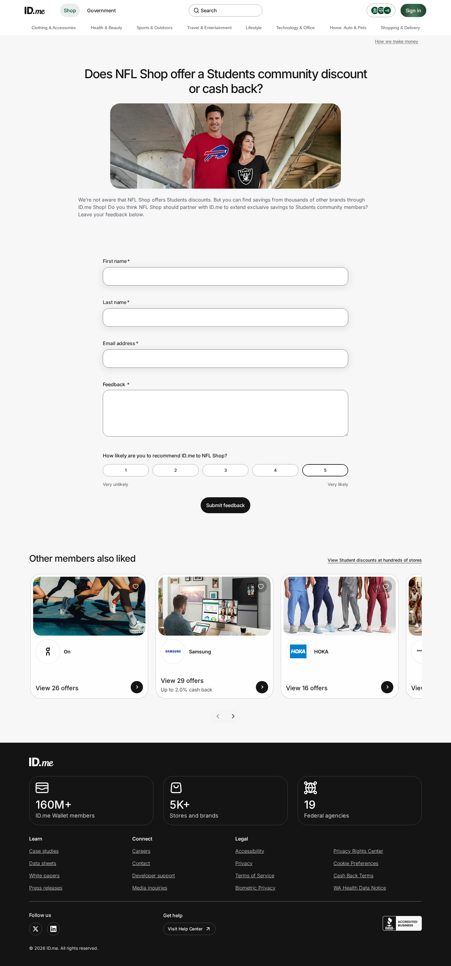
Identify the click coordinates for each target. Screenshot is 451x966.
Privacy (243, 863)
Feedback (116, 384)
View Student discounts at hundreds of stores (375, 560)
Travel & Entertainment (209, 27)
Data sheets (42, 863)
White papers (44, 875)
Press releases (45, 888)
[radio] (126, 470)
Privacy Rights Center (358, 851)
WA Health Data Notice (359, 888)
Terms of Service (254, 875)
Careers (141, 851)
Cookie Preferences (355, 863)
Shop (70, 10)
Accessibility (249, 851)
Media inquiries (149, 888)
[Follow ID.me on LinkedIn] (53, 928)
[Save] (135, 586)
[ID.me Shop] (39, 10)
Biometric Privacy (255, 888)
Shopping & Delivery (400, 27)
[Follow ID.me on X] (35, 928)
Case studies (44, 851)
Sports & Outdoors (154, 27)
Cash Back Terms (353, 875)
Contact (141, 863)
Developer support (153, 875)
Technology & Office (295, 27)
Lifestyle (254, 27)
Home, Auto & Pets (348, 27)
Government (101, 10)
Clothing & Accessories (54, 27)
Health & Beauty (106, 27)
